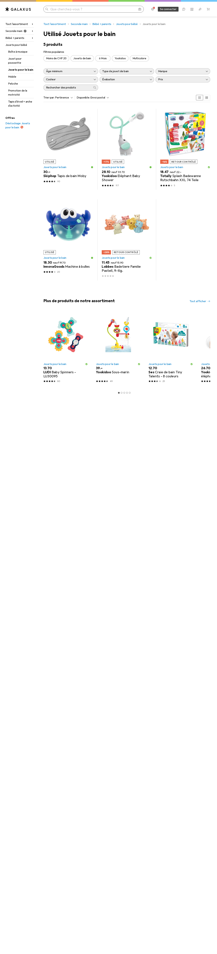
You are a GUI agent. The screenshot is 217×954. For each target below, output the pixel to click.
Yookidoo (120, 58)
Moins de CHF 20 (56, 58)
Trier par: (49, 97)
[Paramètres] (152, 9)
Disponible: (83, 97)
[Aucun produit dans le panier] (208, 9)
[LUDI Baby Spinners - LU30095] (65, 348)
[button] (92, 167)
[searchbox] (67, 88)
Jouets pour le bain (20, 69)
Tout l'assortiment (16, 24)
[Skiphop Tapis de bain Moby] (68, 149)
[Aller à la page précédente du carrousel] (45, 348)
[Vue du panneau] (199, 97)
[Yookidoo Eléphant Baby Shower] (127, 149)
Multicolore (139, 58)
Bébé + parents (14, 38)
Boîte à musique (17, 51)
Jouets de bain (82, 58)
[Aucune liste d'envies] (200, 9)
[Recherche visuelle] (140, 9)
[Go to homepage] (18, 9)
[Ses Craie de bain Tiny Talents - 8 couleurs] (170, 348)
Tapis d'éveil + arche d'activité (20, 103)
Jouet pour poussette (15, 61)
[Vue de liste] (206, 97)
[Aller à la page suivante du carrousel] (204, 348)
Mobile (12, 76)
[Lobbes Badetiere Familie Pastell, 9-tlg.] (127, 239)
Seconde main (13, 31)
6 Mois (103, 58)
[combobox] (63, 97)
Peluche (13, 83)
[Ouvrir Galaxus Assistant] (183, 9)
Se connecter (168, 9)
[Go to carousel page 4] (127, 393)
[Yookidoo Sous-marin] (118, 348)
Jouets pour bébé (16, 45)
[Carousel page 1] (119, 393)
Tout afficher (198, 301)
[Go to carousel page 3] (124, 393)
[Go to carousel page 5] (130, 393)
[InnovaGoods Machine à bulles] (68, 239)
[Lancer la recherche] (46, 9)
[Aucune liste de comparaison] (192, 9)
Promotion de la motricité (17, 92)
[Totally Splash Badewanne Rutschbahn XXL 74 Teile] (185, 149)
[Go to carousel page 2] (121, 393)
